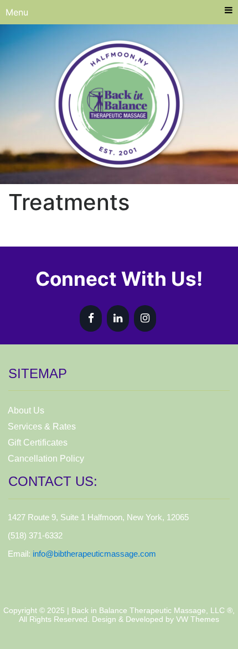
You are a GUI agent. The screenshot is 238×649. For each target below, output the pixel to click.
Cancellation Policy (46, 458)
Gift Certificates (38, 442)
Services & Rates (42, 426)
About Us (26, 410)
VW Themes (196, 619)
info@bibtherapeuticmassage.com (94, 553)
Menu (17, 12)
